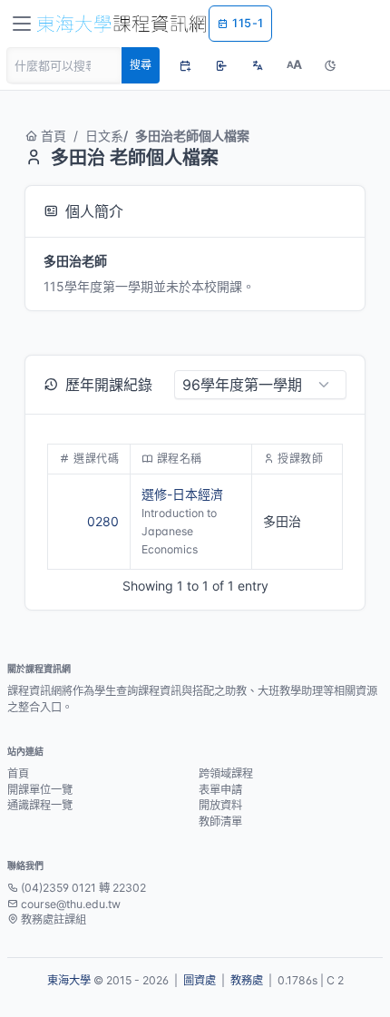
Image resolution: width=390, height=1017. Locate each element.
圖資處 (199, 980)
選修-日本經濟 (182, 494)
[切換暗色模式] (330, 65)
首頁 (53, 135)
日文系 (104, 135)
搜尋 (140, 65)
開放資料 (220, 805)
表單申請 (220, 790)
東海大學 (69, 980)
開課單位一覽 (40, 790)
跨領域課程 (226, 773)
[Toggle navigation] (21, 23)
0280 (103, 521)
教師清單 (220, 821)
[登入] (221, 65)
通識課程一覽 (40, 805)
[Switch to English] (257, 65)
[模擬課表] (185, 65)
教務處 (246, 980)
